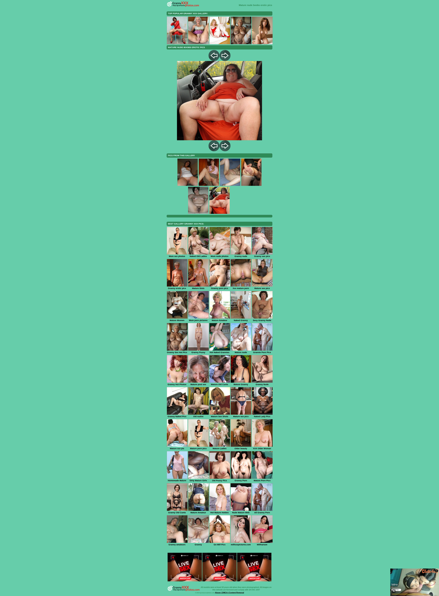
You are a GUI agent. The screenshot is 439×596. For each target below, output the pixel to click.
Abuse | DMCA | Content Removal (229, 593)
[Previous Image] (214, 60)
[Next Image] (225, 60)
